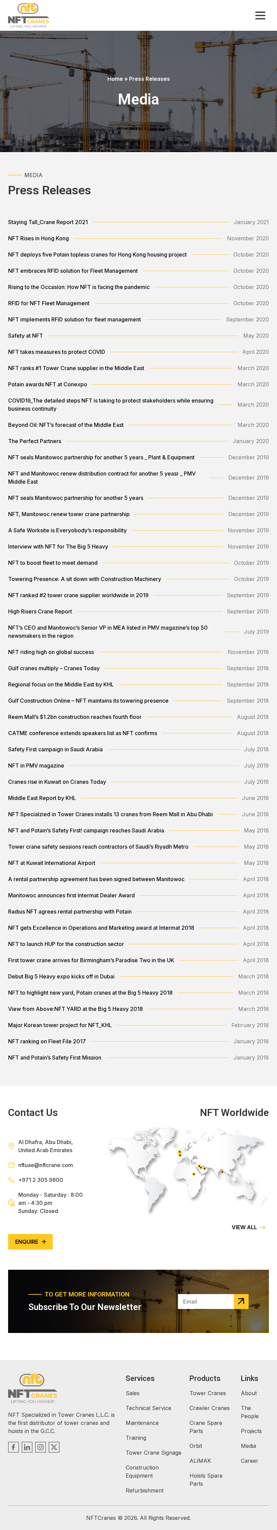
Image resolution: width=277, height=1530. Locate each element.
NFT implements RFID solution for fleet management (74, 319)
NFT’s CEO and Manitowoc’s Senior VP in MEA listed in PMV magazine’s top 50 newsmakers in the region (108, 631)
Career (249, 1460)
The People (250, 1412)
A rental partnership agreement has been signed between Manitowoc (96, 879)
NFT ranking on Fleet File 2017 (47, 1041)
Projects (251, 1431)
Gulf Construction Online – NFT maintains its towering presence (88, 700)
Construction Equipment (142, 1471)
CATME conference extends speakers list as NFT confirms (82, 733)
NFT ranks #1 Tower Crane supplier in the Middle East (76, 368)
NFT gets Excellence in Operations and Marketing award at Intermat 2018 (101, 927)
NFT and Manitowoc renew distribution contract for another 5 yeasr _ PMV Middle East (102, 477)
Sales (133, 1393)
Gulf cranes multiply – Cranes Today (54, 668)
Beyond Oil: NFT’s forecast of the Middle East (66, 424)
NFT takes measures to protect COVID (56, 351)
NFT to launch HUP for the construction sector (66, 944)
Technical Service (148, 1408)
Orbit (196, 1445)
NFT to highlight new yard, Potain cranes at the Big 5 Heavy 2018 (90, 992)
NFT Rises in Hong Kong (38, 238)
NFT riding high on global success (51, 652)
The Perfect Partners (34, 441)
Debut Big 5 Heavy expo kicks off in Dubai (61, 976)
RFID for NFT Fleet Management (49, 303)
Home (115, 78)
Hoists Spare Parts (206, 1479)
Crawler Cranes (210, 1408)
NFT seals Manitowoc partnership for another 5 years (75, 497)
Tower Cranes (208, 1393)
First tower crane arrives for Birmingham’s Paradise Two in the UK (91, 960)
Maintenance (142, 1422)
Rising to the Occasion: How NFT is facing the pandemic (79, 287)
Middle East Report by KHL (42, 798)
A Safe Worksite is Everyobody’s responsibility (67, 530)
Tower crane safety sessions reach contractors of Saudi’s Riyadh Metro (98, 846)
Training (136, 1437)
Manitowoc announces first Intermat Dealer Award (71, 895)
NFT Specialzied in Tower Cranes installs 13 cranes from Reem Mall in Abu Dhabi (110, 814)
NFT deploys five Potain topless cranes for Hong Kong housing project (97, 254)
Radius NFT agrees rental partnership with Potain (70, 911)
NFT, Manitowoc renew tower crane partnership (69, 514)
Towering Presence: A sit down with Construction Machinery (84, 579)
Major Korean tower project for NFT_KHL (60, 1025)
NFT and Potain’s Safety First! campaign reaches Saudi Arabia (86, 830)
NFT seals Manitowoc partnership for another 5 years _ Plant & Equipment (101, 457)
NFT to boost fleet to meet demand (53, 562)
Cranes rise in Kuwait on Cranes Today (57, 781)
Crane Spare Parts (206, 1426)
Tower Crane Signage (153, 1452)
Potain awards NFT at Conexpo (47, 384)
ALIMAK (200, 1460)
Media (248, 1445)
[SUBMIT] (241, 1301)
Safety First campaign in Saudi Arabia (55, 749)
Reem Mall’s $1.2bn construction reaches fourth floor (75, 716)
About (249, 1393)
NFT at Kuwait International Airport (51, 862)
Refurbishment (144, 1490)
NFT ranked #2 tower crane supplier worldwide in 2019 (78, 595)
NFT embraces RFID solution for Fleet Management (73, 270)
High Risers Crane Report (40, 611)
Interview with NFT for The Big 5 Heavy (58, 546)
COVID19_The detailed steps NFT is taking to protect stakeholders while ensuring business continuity (110, 404)
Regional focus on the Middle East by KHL (61, 684)
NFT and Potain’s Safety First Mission (54, 1057)
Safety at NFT (25, 335)
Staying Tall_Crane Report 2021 (48, 222)
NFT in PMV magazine (36, 765)
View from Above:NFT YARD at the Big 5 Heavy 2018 (75, 1008)
